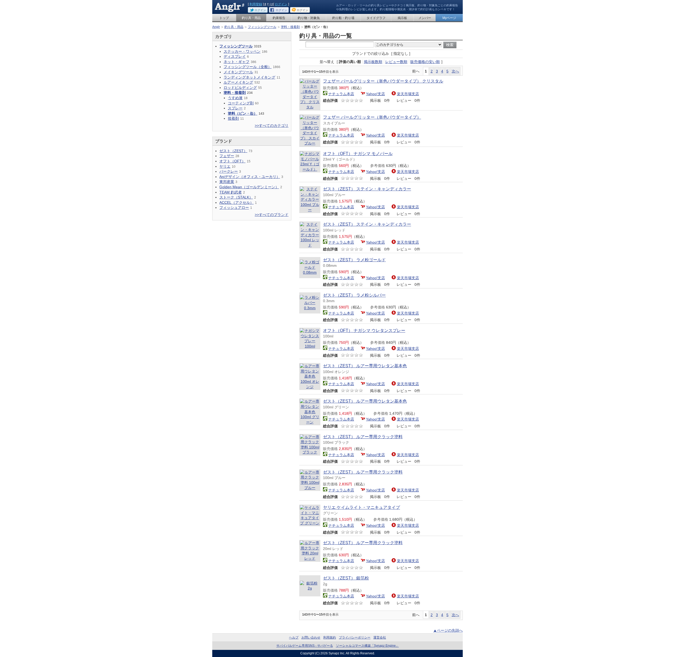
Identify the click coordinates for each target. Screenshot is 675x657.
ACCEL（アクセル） (236, 202)
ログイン (281, 4)
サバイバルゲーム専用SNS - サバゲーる (304, 646)
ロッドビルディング (240, 87)
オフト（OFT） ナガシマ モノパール (358, 153)
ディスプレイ (235, 56)
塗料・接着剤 (290, 27)
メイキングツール (238, 72)
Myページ (449, 18)
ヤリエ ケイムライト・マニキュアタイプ (361, 507)
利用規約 (329, 637)
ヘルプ (293, 637)
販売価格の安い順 (425, 62)
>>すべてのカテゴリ (271, 125)
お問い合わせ (310, 637)
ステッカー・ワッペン (242, 51)
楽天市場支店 (408, 94)
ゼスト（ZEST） (233, 151)
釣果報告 (279, 18)
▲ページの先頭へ (448, 630)
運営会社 (379, 637)
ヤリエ (224, 166)
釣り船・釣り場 (343, 18)
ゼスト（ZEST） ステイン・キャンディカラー (367, 189)
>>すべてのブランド (271, 214)
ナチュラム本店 (341, 94)
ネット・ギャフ (236, 62)
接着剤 (233, 118)
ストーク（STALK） (236, 197)
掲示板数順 (373, 62)
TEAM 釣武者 (230, 192)
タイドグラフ (376, 18)
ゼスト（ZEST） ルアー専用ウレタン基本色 (365, 366)
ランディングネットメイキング (249, 77)
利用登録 (255, 4)
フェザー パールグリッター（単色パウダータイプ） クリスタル (383, 81)
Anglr (216, 27)
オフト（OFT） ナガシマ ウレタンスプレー (364, 330)
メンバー (424, 18)
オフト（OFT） (232, 161)
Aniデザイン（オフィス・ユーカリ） (249, 177)
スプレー (235, 108)
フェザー (226, 156)
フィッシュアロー (234, 207)
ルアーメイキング (238, 82)
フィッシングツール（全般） (248, 67)
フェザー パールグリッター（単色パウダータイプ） (372, 117)
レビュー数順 (396, 62)
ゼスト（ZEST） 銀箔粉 (346, 578)
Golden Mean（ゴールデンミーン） (249, 187)
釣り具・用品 (251, 18)
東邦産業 (226, 182)
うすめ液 (235, 98)
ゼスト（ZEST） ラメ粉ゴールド (354, 260)
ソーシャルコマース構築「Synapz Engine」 (367, 646)
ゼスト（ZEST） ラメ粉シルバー (354, 295)
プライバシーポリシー (354, 637)
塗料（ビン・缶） (242, 113)
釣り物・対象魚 (309, 18)
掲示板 (402, 18)
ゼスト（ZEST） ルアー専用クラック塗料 (363, 436)
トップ (224, 18)
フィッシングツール (262, 27)
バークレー (228, 171)
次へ (455, 71)
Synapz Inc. (337, 653)
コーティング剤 (241, 103)
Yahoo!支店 (375, 94)
